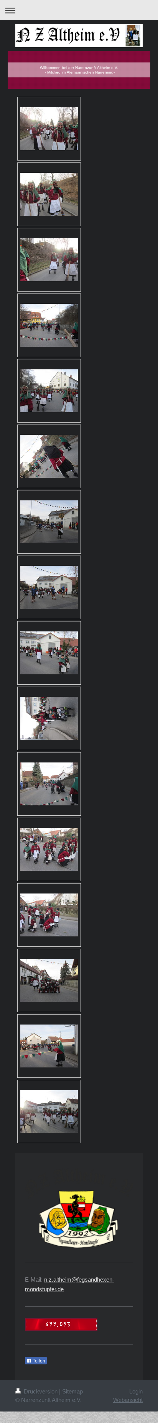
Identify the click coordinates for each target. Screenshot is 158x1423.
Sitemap (72, 1391)
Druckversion (40, 1391)
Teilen (38, 1361)
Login (136, 1391)
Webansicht (128, 1400)
